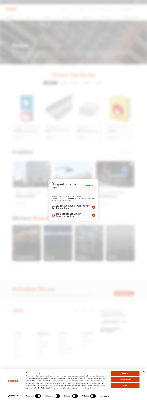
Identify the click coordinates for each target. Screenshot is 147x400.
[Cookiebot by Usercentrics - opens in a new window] (13, 396)
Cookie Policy (40, 388)
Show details (104, 396)
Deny (125, 385)
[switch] (57, 396)
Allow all (125, 373)
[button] (73, 207)
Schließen (89, 185)
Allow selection (125, 379)
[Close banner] (144, 371)
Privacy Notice (89, 388)
